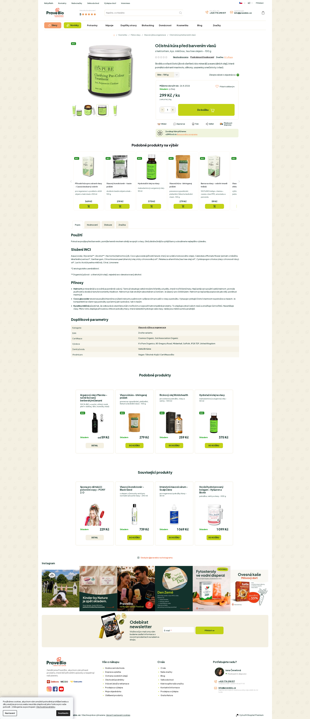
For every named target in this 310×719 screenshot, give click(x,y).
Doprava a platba (113, 672)
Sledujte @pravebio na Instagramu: (157, 557)
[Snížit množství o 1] (162, 109)
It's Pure (228, 57)
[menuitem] (52, 25)
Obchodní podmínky (45, 707)
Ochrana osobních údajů (116, 676)
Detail (94, 445)
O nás (163, 668)
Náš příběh (48, 3)
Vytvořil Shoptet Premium (251, 715)
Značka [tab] (122, 224)
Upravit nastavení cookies (118, 715)
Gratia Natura (167, 695)
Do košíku (203, 109)
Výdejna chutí (110, 3)
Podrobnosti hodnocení (202, 57)
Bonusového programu (187, 134)
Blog (163, 676)
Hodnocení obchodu (114, 668)
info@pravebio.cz (243, 13)
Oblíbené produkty (114, 695)
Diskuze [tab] (108, 224)
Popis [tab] (77, 224)
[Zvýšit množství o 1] (173, 109)
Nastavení (10, 713)
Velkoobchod (93, 3)
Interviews (125, 3)
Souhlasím (63, 713)
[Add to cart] (88, 206)
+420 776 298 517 (218, 13)
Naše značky (77, 3)
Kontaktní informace (170, 687)
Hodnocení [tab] (92, 224)
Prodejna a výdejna (114, 687)
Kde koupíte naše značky (172, 683)
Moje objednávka (113, 691)
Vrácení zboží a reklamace (117, 683)
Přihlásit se (209, 630)
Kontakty (62, 3)
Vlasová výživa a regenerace (152, 327)
